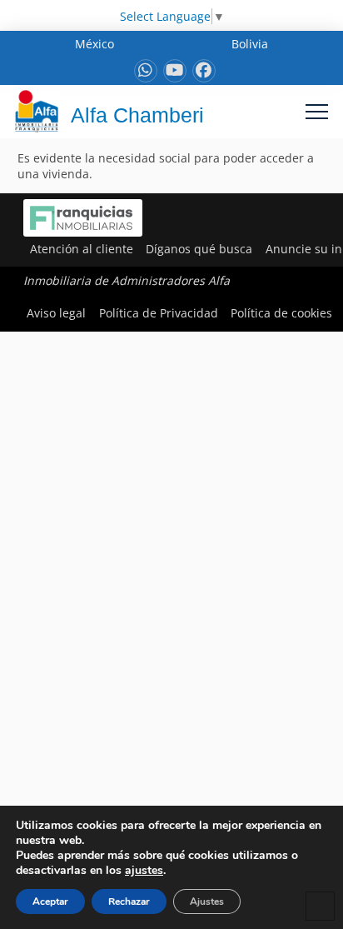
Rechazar (129, 901)
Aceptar (50, 901)
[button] (317, 111)
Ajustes (207, 901)
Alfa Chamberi (137, 115)
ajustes (144, 870)
